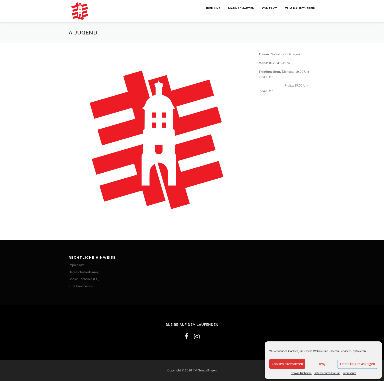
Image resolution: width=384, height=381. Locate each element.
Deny (322, 363)
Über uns (213, 8)
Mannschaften (241, 8)
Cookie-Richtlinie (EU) (84, 279)
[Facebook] (186, 336)
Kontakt (269, 8)
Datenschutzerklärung (327, 373)
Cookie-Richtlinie (301, 373)
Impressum (349, 373)
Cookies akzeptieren (287, 363)
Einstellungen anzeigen (357, 363)
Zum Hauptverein (300, 8)
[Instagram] (197, 336)
